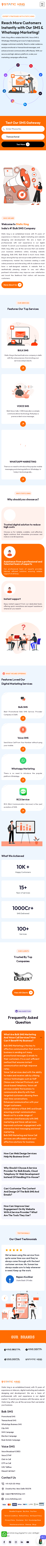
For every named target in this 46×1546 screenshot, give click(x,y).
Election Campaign (9, 1436)
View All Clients (21, 992)
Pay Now (33, 1511)
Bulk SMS (23, 706)
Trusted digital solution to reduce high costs (22, 525)
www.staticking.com (13, 1499)
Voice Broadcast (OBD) (10, 1451)
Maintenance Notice (17, 1524)
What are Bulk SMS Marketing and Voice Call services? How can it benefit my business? (20, 1037)
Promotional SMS (8, 1416)
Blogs (34, 1524)
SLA (26, 1520)
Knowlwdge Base (35, 1520)
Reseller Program (15, 1511)
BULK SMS (23, 350)
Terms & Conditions (11, 1516)
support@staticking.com (15, 1494)
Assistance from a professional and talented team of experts (23, 562)
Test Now (21, 144)
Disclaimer (20, 1520)
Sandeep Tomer (25, 1274)
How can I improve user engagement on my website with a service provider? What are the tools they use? (20, 1211)
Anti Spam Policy (36, 1516)
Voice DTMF (6, 1455)
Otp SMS (5, 1428)
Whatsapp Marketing (23, 768)
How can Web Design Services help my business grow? (20, 1155)
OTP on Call (6, 1463)
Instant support (12, 599)
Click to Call (6, 1459)
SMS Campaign (7, 1432)
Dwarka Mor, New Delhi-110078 (18, 1489)
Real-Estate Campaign (10, 1440)
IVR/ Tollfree (6, 1467)
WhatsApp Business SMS (11, 1424)
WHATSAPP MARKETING (23, 461)
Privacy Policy (10, 1520)
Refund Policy (24, 1516)
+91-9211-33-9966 (12, 1484)
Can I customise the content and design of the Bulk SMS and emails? (21, 1191)
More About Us (10, 285)
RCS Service (23, 799)
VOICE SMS (23, 406)
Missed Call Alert (8, 1471)
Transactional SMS (8, 1420)
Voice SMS (23, 737)
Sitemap (28, 1524)
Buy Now (26, 1511)
